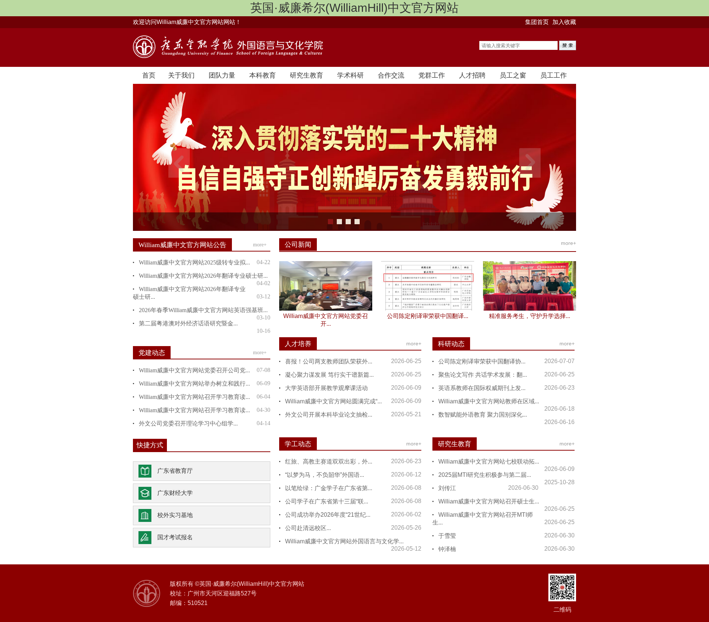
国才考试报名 (175, 537)
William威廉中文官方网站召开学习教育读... (194, 397)
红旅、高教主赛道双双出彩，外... (328, 461)
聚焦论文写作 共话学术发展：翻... (482, 375)
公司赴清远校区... (308, 528)
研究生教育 (306, 75)
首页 (148, 75)
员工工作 (553, 75)
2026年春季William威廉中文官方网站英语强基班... (203, 310)
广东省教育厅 (175, 471)
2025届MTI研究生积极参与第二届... (484, 475)
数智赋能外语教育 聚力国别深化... (482, 414)
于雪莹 (447, 536)
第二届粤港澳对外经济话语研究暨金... (188, 323)
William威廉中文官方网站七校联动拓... (488, 461)
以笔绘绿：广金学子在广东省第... (328, 488)
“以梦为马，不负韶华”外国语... (324, 475)
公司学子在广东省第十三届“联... (326, 501)
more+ (260, 244)
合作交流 (391, 75)
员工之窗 (513, 75)
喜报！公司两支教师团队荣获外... (328, 361)
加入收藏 (564, 22)
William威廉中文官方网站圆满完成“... (333, 401)
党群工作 (431, 75)
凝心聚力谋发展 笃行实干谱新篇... (329, 375)
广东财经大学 (175, 493)
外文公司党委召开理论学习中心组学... (188, 423)
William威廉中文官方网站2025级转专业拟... (194, 262)
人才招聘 (472, 75)
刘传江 (447, 488)
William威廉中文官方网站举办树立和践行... (194, 383)
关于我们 (181, 75)
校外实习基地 (175, 515)
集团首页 (537, 22)
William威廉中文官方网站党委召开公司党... (194, 370)
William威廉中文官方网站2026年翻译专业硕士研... (203, 276)
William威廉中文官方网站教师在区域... (488, 401)
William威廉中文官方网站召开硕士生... (488, 501)
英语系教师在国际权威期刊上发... (481, 388)
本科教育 (262, 75)
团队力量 (222, 75)
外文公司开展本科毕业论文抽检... (328, 414)
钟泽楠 (447, 549)
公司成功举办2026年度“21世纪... (327, 515)
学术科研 (350, 75)
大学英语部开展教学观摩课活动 (326, 388)
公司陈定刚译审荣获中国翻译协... (481, 361)
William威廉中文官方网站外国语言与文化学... (344, 541)
